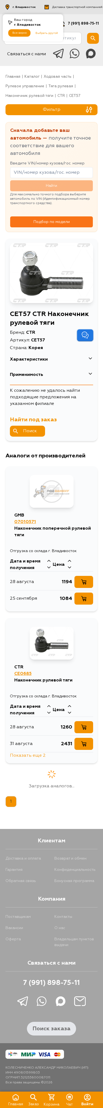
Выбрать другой (46, 33)
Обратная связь (20, 881)
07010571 (25, 522)
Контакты (63, 917)
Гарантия (14, 870)
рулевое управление (24, 86)
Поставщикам (18, 917)
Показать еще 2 (28, 755)
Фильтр (51, 110)
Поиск (30, 431)
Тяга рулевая (60, 86)
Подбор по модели (52, 222)
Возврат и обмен (70, 858)
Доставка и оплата (23, 858)
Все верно (19, 32)
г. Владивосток (24, 7)
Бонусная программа (74, 881)
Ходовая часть (57, 77)
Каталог (32, 77)
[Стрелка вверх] (49, 561)
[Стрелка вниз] (49, 568)
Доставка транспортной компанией (77, 7)
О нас (59, 928)
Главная (12, 77)
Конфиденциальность (75, 870)
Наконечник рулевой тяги (29, 96)
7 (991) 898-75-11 (83, 23)
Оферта (13, 939)
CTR (61, 96)
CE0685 (23, 674)
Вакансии (14, 928)
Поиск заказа (51, 1028)
